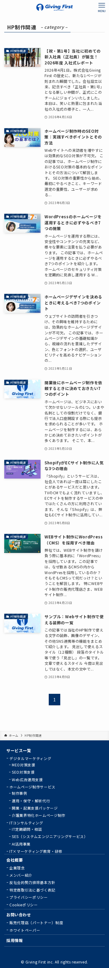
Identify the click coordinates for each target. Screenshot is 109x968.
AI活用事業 (21, 843)
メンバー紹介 (20, 875)
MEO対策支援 (23, 764)
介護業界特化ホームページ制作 (38, 815)
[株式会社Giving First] (54, 7)
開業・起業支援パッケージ (35, 807)
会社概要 (14, 860)
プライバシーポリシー (28, 897)
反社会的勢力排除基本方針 (32, 882)
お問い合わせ (18, 915)
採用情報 (14, 940)
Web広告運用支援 (27, 779)
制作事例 (19, 793)
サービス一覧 (18, 750)
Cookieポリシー (23, 904)
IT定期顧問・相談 (27, 829)
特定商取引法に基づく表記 (32, 889)
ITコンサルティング (26, 822)
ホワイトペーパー (24, 930)
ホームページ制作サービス (32, 786)
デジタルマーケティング (30, 758)
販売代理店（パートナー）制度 (36, 922)
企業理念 (17, 867)
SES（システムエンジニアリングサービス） (50, 836)
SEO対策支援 (23, 772)
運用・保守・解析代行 (31, 800)
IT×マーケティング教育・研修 (35, 851)
